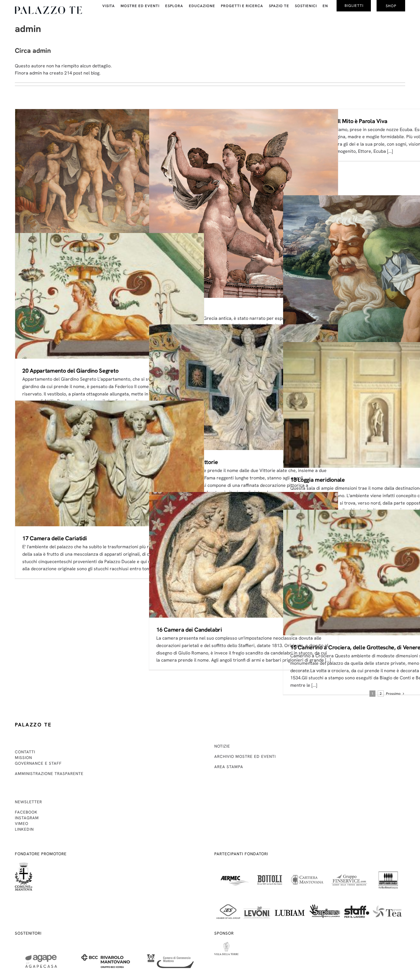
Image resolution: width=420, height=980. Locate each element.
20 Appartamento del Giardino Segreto (70, 370)
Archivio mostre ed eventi (245, 756)
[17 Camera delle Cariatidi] (109, 464)
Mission (23, 757)
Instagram (27, 817)
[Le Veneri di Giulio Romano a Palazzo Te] (109, 172)
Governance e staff (38, 763)
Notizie (222, 746)
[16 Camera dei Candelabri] (243, 555)
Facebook (26, 812)
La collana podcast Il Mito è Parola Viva (338, 121)
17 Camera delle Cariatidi (54, 538)
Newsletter (28, 801)
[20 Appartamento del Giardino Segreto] (109, 296)
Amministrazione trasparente (49, 773)
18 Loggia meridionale (317, 479)
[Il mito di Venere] (243, 203)
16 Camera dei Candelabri (189, 629)
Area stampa (228, 766)
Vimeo (21, 823)
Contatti (25, 751)
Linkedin (24, 829)
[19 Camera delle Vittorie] (243, 387)
